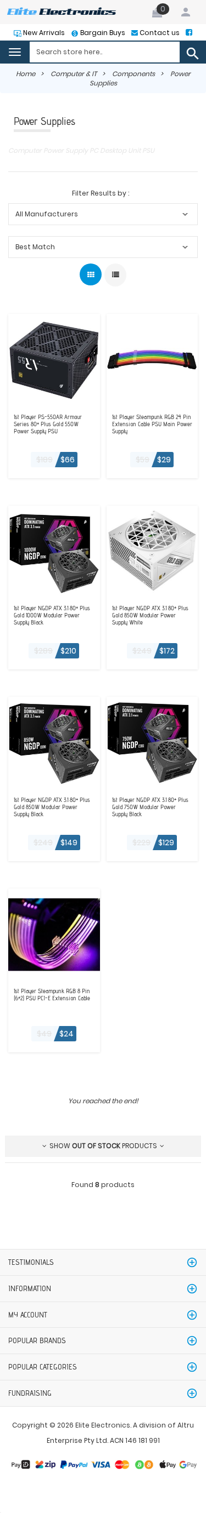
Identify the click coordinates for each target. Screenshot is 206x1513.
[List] (115, 274)
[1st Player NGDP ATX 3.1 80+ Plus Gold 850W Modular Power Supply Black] (54, 742)
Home (25, 73)
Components (133, 73)
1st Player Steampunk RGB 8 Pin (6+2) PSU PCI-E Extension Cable (52, 995)
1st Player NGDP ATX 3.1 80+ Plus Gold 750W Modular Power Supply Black (150, 807)
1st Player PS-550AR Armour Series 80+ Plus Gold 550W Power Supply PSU (48, 424)
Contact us (159, 32)
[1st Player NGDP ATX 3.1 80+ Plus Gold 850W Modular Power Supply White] (152, 550)
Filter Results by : (100, 193)
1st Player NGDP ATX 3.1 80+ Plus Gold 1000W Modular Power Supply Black (52, 615)
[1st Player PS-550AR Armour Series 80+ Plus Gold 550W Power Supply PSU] (54, 359)
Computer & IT (74, 73)
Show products (103, 1145)
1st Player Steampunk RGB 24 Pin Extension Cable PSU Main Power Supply (152, 424)
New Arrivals (43, 32)
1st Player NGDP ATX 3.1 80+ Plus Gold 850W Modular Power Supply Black (52, 807)
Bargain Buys (102, 32)
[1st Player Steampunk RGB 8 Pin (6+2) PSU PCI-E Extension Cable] (54, 933)
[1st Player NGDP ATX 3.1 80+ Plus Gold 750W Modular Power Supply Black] (152, 742)
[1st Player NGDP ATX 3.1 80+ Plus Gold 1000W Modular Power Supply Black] (54, 550)
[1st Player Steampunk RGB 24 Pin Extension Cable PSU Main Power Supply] (152, 359)
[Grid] (91, 274)
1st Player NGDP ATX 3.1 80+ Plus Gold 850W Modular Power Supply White (150, 615)
